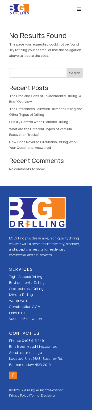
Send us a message (25, 352)
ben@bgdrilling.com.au (38, 346)
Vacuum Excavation (25, 318)
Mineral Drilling (21, 294)
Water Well (18, 300)
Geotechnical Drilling (26, 288)
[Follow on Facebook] (13, 375)
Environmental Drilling (27, 282)
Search (74, 73)
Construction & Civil (25, 306)
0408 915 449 (33, 340)
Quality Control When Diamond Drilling (38, 122)
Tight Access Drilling (25, 276)
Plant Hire (17, 312)
